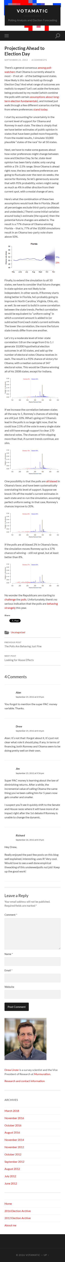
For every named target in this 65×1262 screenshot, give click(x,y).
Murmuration (42, 1074)
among (42, 67)
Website (9, 986)
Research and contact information (25, 1081)
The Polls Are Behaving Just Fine (23, 644)
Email (8, 970)
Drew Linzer (12, 1069)
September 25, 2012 (16, 60)
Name (9, 953)
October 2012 (13, 1154)
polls (24, 599)
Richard (20, 835)
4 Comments (39, 60)
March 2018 (12, 1110)
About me (10, 1225)
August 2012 (12, 1168)
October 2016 (13, 1125)
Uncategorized (18, 632)
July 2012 (10, 1176)
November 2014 (14, 1139)
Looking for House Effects (19, 658)
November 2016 (14, 1118)
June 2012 (11, 1183)
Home (8, 1203)
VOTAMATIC (32, 11)
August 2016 (12, 1132)
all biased (51, 481)
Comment (11, 914)
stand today (40, 109)
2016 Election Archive (18, 1210)
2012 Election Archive (18, 1218)
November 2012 (14, 1147)
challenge (10, 599)
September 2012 (14, 1161)
